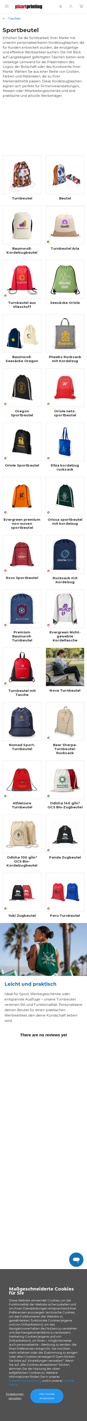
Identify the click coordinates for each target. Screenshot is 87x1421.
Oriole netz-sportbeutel (65, 413)
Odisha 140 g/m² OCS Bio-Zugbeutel (65, 805)
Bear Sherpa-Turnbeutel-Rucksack (65, 749)
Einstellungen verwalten (15, 1396)
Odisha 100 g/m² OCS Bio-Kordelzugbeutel (21, 861)
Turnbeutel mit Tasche (22, 693)
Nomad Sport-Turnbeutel (22, 747)
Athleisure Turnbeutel (22, 805)
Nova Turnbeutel (65, 691)
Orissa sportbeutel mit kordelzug (65, 522)
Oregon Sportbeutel (22, 413)
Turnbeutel (22, 198)
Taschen (14, 18)
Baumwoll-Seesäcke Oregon (22, 359)
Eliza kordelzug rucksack (65, 467)
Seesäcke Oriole (65, 303)
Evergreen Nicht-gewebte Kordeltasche (65, 636)
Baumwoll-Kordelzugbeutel (21, 251)
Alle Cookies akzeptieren (46, 1396)
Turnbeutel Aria (65, 249)
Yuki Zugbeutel (22, 916)
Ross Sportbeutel (22, 578)
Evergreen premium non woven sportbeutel (22, 524)
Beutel (65, 198)
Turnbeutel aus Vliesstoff (22, 305)
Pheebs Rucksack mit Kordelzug (65, 359)
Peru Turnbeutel (65, 916)
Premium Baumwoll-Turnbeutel (22, 636)
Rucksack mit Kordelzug (65, 580)
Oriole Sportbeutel (22, 465)
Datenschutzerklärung (25, 1380)
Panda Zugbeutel (65, 857)
